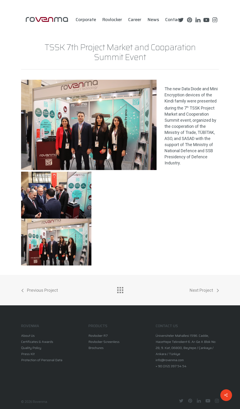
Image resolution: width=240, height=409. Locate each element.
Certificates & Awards (37, 341)
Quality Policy (31, 347)
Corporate (86, 19)
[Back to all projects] (120, 289)
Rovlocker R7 (98, 335)
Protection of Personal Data (41, 360)
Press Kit (28, 353)
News (153, 19)
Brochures (96, 347)
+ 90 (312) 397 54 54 (171, 366)
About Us (28, 335)
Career (134, 19)
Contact (173, 19)
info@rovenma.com (170, 360)
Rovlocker (112, 19)
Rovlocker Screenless (104, 341)
